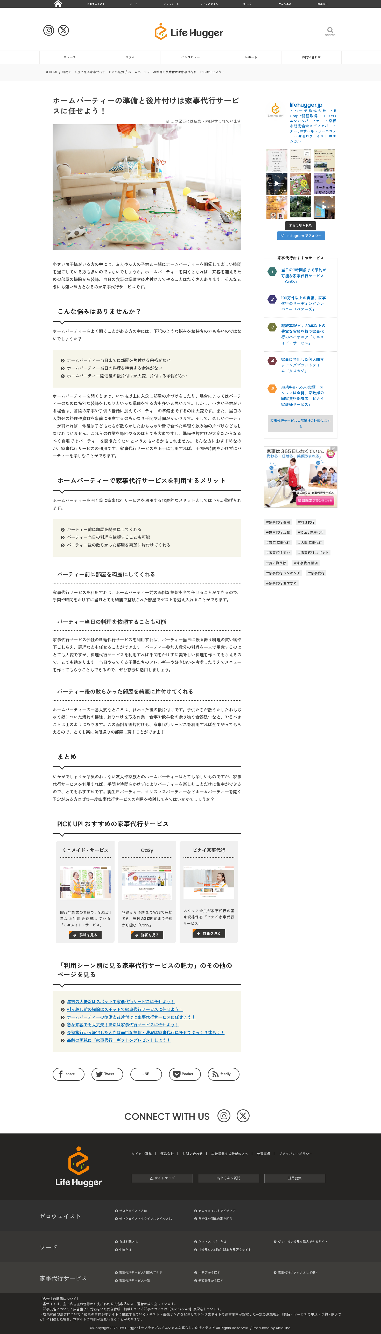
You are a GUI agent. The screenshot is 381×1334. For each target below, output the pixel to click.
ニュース (70, 57)
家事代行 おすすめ (283, 583)
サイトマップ (164, 1178)
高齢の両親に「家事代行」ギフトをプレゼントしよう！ (119, 1040)
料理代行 (307, 522)
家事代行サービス (63, 1278)
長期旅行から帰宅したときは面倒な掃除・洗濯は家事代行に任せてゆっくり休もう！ (145, 1033)
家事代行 (323, 4)
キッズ (247, 4)
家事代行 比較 (279, 532)
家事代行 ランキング (284, 573)
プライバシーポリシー (296, 1154)
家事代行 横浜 (307, 563)
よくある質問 (230, 1178)
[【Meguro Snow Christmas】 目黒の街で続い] (276, 183)
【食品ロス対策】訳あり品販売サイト (224, 1250)
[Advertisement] (300, 641)
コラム (130, 57)
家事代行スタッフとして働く (298, 1272)
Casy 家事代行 (312, 532)
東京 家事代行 (279, 542)
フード (134, 4)
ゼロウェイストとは (133, 1211)
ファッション (171, 4)
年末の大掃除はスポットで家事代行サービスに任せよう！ (121, 1002)
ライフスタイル (209, 4)
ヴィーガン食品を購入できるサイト (303, 1242)
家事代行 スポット (315, 553)
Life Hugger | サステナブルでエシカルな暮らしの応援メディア (167, 1327)
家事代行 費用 (279, 522)
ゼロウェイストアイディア (217, 1211)
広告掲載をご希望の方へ (229, 1154)
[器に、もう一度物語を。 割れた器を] (300, 159)
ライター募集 (142, 1154)
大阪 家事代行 (311, 542)
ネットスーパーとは (212, 1242)
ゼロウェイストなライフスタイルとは (145, 1218)
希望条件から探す (210, 1280)
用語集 (296, 1178)
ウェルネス (284, 4)
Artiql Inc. (283, 1327)
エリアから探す (209, 1272)
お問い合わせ (311, 57)
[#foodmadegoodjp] (324, 206)
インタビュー (190, 57)
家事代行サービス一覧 (134, 1280)
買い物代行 (277, 563)
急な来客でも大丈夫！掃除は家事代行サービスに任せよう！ (123, 1025)
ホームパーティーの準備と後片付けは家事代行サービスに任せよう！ (131, 1017)
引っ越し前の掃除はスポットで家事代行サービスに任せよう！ (125, 1010)
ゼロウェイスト (96, 4)
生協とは (125, 1250)
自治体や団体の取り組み (215, 1218)
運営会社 (167, 1154)
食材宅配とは (128, 1242)
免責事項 (263, 1154)
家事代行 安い (279, 553)
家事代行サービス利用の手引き (141, 1272)
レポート (251, 57)
